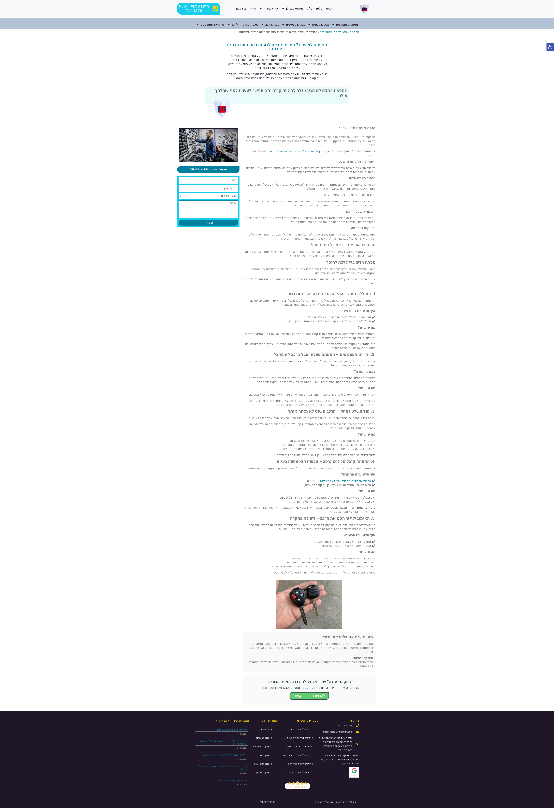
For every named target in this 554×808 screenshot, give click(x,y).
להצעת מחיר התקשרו (309, 695)
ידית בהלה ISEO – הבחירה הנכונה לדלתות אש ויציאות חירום (223, 742)
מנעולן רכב (272, 25)
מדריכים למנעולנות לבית (300, 729)
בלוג (309, 8)
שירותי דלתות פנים (212, 25)
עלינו (319, 8)
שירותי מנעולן (295, 8)
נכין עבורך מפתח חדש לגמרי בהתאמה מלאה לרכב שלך (299, 151)
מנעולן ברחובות (264, 755)
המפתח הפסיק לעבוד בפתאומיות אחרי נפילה (345, 481)
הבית (329, 8)
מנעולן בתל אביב (263, 764)
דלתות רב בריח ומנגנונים (300, 746)
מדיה (252, 8)
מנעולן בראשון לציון (261, 746)
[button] (550, 47)
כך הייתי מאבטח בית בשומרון (232, 730)
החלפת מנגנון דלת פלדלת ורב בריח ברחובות (224, 755)
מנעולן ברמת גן (264, 772)
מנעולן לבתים (320, 25)
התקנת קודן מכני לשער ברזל (233, 780)
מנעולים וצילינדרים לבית (300, 738)
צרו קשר (240, 8)
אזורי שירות (271, 8)
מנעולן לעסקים (295, 25)
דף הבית (354, 32)
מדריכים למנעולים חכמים (299, 772)
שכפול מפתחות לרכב (245, 25)
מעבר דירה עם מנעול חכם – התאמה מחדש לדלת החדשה (222, 768)
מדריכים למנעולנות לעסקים (298, 755)
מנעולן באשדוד (264, 738)
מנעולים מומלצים (347, 25)
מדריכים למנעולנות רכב (333, 32)
